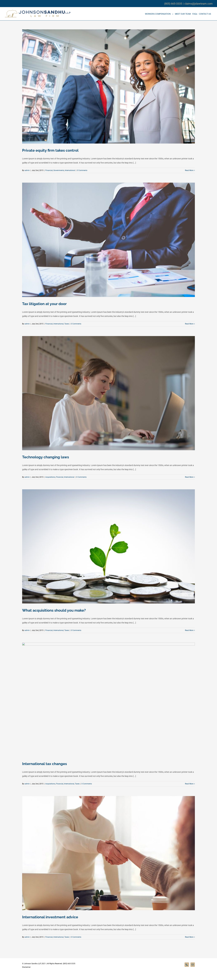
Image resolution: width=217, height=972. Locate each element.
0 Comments (82, 170)
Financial (49, 170)
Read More (189, 170)
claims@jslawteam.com (198, 3)
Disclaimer (26, 967)
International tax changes (44, 763)
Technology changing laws (45, 457)
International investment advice (50, 917)
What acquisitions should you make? (54, 610)
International (70, 170)
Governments (58, 170)
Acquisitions (50, 477)
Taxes (66, 324)
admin (27, 170)
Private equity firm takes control (50, 150)
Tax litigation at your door (44, 304)
